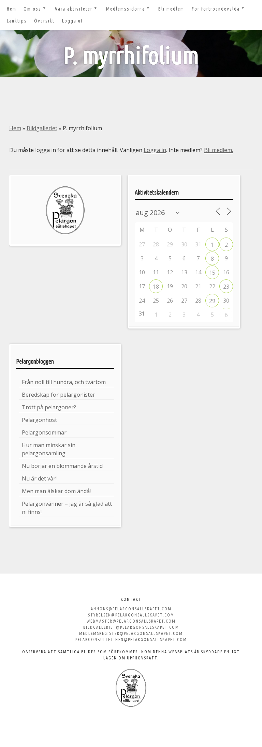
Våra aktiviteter (73, 9)
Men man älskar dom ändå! (56, 491)
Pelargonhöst (39, 420)
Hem (11, 9)
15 (212, 272)
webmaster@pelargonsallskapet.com (131, 621)
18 (156, 286)
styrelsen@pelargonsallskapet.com (131, 615)
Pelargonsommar (44, 432)
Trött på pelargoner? (49, 407)
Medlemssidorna (125, 9)
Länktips (17, 21)
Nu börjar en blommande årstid (62, 466)
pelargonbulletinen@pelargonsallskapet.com (131, 639)
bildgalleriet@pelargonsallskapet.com (131, 627)
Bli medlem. (218, 150)
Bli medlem (171, 9)
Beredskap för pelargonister (58, 394)
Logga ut (72, 21)
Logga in (155, 150)
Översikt (44, 21)
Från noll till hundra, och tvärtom (64, 382)
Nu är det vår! (39, 478)
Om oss (32, 9)
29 (212, 301)
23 (226, 286)
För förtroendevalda (216, 9)
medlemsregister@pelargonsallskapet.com (131, 633)
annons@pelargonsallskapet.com (131, 609)
